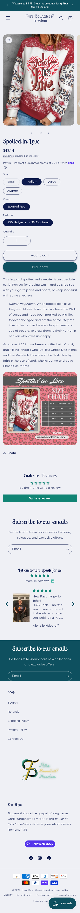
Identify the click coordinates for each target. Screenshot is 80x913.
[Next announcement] (72, 5)
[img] (40, 575)
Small (13, 182)
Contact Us (15, 738)
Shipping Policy (18, 720)
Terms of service (66, 895)
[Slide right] (48, 133)
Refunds (13, 711)
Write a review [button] (40, 498)
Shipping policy (42, 901)
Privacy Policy (17, 730)
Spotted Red (16, 206)
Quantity (8, 231)
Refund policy (25, 895)
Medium (31, 181)
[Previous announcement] (7, 5)
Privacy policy (45, 895)
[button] (8, 18)
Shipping (8, 156)
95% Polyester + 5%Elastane (28, 222)
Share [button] (12, 453)
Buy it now (40, 267)
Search (13, 702)
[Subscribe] (67, 549)
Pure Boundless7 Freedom (37, 890)
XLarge (12, 190)
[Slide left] (31, 133)
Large (52, 181)
